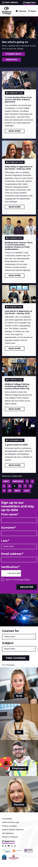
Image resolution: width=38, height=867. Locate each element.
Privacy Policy (23, 579)
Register (26, 586)
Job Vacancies (8, 833)
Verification (10, 567)
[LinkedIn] (15, 846)
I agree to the (17, 579)
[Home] (7, 14)
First (6, 481)
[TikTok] (3, 846)
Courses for (10, 631)
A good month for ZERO (16, 445)
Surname (8, 527)
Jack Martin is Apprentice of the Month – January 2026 (18, 312)
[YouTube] (9, 846)
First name (10, 514)
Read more (15, 131)
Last (26, 491)
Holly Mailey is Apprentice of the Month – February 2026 (18, 168)
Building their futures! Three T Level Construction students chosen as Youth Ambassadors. (19, 246)
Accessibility (7, 819)
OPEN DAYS (11, 60)
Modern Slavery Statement (13, 830)
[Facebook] (5, 846)
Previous (18, 481)
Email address (12, 553)
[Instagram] (12, 846)
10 (10, 491)
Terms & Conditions (10, 837)
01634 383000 (11, 2)
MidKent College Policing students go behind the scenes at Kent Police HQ (17, 386)
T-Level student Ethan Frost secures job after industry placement (18, 99)
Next (17, 491)
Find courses (16, 657)
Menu (33, 11)
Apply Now (30, 2)
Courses (22, 11)
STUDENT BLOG (13, 54)
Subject (7, 643)
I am (5, 540)
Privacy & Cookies (9, 826)
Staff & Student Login (10, 822)
